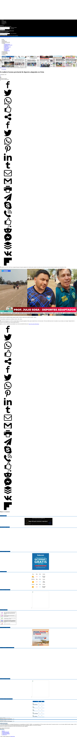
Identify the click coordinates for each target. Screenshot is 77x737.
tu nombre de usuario (13, 27)
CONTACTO (4, 54)
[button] (75, 61)
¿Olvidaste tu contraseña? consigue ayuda (7, 30)
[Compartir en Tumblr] (8, 168)
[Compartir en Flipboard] (8, 265)
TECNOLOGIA (7, 50)
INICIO (3, 39)
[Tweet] (8, 96)
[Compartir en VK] (8, 257)
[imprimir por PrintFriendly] (8, 192)
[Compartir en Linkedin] (8, 160)
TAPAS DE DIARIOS (5, 53)
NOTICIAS (3, 43)
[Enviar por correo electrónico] (8, 176)
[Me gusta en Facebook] (8, 112)
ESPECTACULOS (7, 46)
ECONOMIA (6, 48)
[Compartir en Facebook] (8, 88)
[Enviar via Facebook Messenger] (8, 241)
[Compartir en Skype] (8, 453)
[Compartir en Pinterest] (8, 152)
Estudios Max (12, 736)
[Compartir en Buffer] (8, 249)
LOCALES (3, 40)
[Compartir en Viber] (8, 461)
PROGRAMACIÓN (4, 51)
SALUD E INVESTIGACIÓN (6, 42)
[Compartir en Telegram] (8, 200)
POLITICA (6, 49)
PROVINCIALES (4, 41)
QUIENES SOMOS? (4, 52)
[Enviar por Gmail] (8, 184)
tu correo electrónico (13, 33)
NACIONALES (7, 44)
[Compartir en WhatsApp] (8, 104)
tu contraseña (12, 28)
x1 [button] (0, 80)
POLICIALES (6, 47)
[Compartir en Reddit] (8, 233)
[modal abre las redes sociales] (8, 120)
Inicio (1, 67)
